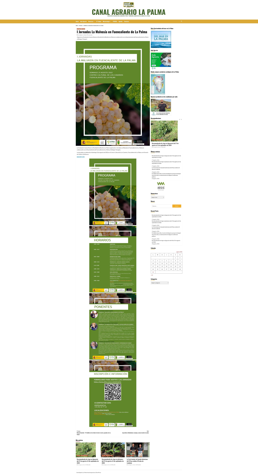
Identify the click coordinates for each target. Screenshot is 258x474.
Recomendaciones (84, 455)
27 (166, 269)
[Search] (181, 21)
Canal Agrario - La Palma (82, 34)
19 (162, 266)
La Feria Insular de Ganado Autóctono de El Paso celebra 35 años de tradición (137, 461)
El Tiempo (98, 21)
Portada (83, 28)
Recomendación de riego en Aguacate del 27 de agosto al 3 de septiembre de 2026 (88, 461)
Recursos (90, 21)
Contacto (126, 21)
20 (166, 266)
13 (166, 263)
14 (171, 263)
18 (157, 266)
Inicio (77, 21)
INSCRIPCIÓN (81, 157)
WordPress (98, 472)
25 (157, 269)
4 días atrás (88, 464)
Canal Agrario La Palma (129, 12)
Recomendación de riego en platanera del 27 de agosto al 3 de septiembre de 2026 (113, 461)
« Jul (152, 275)
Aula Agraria (83, 21)
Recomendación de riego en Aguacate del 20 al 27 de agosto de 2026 (166, 241)
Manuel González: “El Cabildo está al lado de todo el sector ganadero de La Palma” (94, 432)
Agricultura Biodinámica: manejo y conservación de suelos (135, 432)
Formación (79, 28)
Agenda (120, 21)
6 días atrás (139, 464)
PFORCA (115, 21)
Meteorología (106, 21)
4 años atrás (90, 34)
